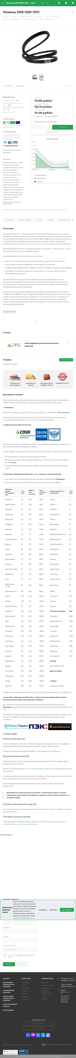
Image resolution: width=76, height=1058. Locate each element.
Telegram (43, 1035)
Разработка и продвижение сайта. (59, 1045)
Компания (25, 978)
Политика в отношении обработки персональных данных (46, 992)
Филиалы (45, 982)
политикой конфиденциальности (23, 918)
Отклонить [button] (53, 910)
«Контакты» (50, 302)
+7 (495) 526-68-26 (37, 769)
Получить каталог (38, 1028)
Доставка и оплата (66, 220)
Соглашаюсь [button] (66, 910)
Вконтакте (38, 1035)
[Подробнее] (68, 342)
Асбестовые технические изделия (8, 998)
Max (48, 1035)
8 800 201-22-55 (38, 1020)
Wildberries (33, 1035)
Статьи (39, 220)
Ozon (28, 1035)
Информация (47, 978)
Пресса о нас (25, 988)
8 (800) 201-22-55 (51, 769)
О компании (25, 982)
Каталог (6, 978)
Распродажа (8, 1010)
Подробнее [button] (43, 910)
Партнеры (24, 999)
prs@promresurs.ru (17, 764)
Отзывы (51, 220)
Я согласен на (21, 956)
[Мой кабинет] (52, 3)
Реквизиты (25, 996)
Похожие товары (25, 220)
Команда (24, 991)
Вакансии (24, 993)
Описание (9, 220)
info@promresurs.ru (68, 980)
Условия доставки (48, 985)
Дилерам (45, 998)
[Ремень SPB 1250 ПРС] (38, 50)
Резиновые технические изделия (8, 984)
